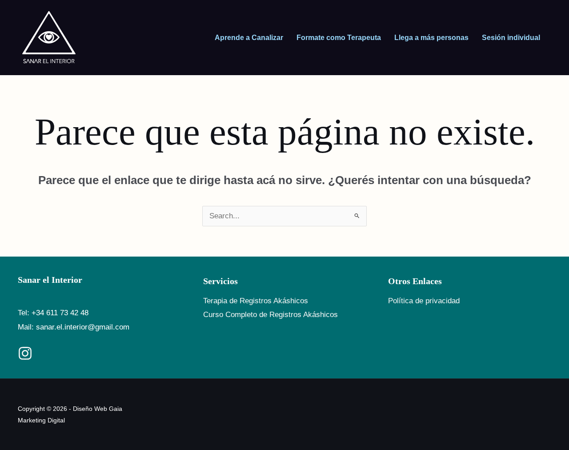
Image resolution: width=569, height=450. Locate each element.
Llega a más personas (431, 37)
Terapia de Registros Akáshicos (255, 301)
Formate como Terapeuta (339, 37)
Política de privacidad (424, 301)
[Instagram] (25, 353)
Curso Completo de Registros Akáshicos (270, 314)
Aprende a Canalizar (249, 37)
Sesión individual (511, 37)
